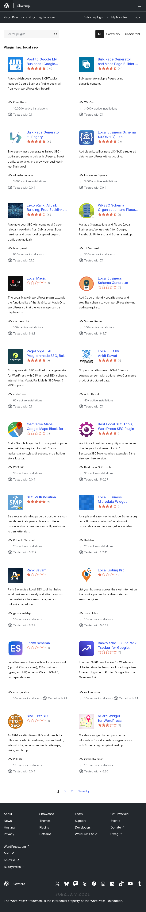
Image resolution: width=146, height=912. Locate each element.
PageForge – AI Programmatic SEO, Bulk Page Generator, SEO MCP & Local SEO (46, 353)
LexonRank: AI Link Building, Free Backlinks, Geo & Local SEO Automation (46, 207)
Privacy (9, 834)
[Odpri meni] (140, 5)
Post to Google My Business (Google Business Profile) (42, 61)
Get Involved (119, 814)
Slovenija (19, 884)
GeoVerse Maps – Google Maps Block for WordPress (45, 426)
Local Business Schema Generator (113, 280)
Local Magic (36, 278)
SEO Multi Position (41, 497)
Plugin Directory (14, 17)
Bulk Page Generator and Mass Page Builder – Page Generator (117, 61)
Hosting (9, 827)
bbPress (11, 860)
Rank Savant (37, 570)
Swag (116, 834)
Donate (117, 827)
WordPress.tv (86, 834)
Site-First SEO (38, 716)
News (8, 821)
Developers (83, 827)
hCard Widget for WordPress (110, 718)
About (8, 814)
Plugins (44, 827)
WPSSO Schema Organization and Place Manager (116, 207)
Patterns (45, 834)
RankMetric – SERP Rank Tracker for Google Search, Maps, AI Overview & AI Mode (117, 645)
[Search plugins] (55, 34)
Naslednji (83, 791)
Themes (45, 821)
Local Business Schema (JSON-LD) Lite (117, 134)
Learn (79, 814)
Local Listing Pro (111, 570)
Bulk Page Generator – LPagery (43, 134)
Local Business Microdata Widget (112, 499)
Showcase (46, 814)
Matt (9, 853)
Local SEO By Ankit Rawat (108, 353)
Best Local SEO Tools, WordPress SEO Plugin (116, 426)
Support (80, 821)
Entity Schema (38, 643)
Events (115, 821)
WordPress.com (17, 846)
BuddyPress (14, 867)
